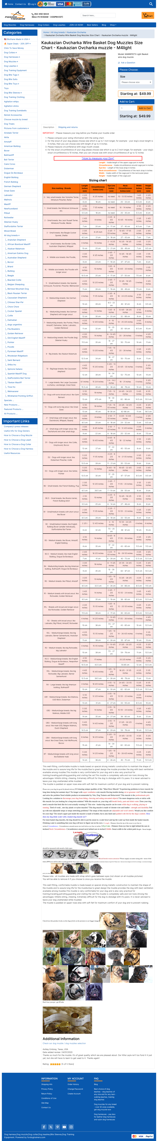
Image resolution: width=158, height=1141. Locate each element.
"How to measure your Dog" (98, 158)
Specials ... (9, 400)
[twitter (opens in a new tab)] (50, 1126)
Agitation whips (11, 101)
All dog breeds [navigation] (58, 32)
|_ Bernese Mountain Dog (16, 289)
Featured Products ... (13, 409)
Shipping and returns (68, 127)
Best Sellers (92, 25)
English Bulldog (11, 177)
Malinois (8, 199)
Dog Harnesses (27, 25)
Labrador (8, 195)
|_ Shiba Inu (10, 364)
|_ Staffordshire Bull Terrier (17, 378)
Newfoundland (11, 208)
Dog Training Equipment (15, 70)
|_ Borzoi (9, 262)
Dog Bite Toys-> (11, 83)
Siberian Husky (11, 222)
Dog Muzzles (10, 25)
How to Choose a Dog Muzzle (18, 435)
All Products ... (11, 413)
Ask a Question (127, 62)
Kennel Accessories (13, 115)
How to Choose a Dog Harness (18, 448)
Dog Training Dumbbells (15, 110)
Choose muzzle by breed (16, 119)
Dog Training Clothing (14, 97)
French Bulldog (11, 182)
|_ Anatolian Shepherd (15, 240)
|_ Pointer (9, 342)
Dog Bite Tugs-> (11, 75)
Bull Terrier (9, 159)
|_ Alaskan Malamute (14, 248)
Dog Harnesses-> (12, 57)
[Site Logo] (15, 15)
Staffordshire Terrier (13, 226)
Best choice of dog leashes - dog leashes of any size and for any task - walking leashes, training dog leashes (105, 1094)
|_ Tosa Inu (9, 387)
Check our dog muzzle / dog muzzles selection (64, 1043)
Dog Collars (43, 25)
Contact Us (20, 4)
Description (48, 127)
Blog (104, 25)
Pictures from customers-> (16, 128)
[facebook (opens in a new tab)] (43, 1126)
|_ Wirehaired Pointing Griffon (18, 396)
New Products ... (11, 404)
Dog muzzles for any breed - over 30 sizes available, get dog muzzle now (105, 1107)
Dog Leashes (59, 25)
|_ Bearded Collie (12, 280)
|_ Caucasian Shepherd (15, 297)
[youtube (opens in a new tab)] (64, 1126)
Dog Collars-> (10, 52)
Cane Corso (9, 164)
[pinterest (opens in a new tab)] (57, 1126)
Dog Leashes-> (11, 66)
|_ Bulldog (9, 271)
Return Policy (46, 1094)
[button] (151, 4)
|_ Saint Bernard (12, 360)
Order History (73, 1084)
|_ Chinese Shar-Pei (13, 302)
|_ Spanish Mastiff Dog (15, 373)
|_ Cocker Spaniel (13, 311)
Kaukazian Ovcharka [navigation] (76, 32)
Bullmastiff (9, 155)
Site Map (45, 1103)
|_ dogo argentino (13, 324)
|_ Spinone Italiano (13, 369)
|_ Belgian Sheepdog (14, 284)
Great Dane (9, 190)
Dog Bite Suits (10, 79)
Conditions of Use (48, 1098)
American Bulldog (12, 146)
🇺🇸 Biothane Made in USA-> (17, 39)
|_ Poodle (9, 347)
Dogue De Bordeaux (13, 173)
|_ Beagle (9, 275)
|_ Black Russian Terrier (15, 293)
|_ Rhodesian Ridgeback (16, 355)
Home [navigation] (46, 32)
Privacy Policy (47, 1089)
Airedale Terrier (11, 133)
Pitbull (7, 213)
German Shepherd (12, 186)
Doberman (9, 168)
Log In (33, 4)
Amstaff (7, 141)
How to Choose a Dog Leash (17, 440)
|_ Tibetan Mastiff (13, 382)
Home (10, 4)
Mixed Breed (10, 231)
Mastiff (7, 204)
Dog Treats (9, 124)
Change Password (75, 1089)
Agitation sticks (11, 106)
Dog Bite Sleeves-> (13, 92)
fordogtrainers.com (36, 1137)
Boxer (7, 150)
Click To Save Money (14, 48)
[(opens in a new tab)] (112, 921)
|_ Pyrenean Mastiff (13, 351)
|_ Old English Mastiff (14, 338)
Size (122, 76)
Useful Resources (12, 453)
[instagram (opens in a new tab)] (71, 1126)
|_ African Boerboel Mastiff (17, 244)
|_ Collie (8, 315)
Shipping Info (46, 1084)
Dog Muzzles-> (11, 61)
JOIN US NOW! (76, 25)
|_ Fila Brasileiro (12, 329)
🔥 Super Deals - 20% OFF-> (17, 43)
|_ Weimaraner (11, 391)
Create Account (74, 1094)
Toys (6, 88)
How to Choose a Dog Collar (17, 444)
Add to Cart (145, 108)
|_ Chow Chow (11, 306)
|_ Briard (8, 266)
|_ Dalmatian (10, 320)
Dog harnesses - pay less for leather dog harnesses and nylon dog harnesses (105, 1117)
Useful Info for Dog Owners (17, 431)
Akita (6, 137)
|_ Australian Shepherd (15, 257)
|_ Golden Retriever (13, 333)
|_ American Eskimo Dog (16, 253)
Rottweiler (9, 217)
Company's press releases (16, 426)
